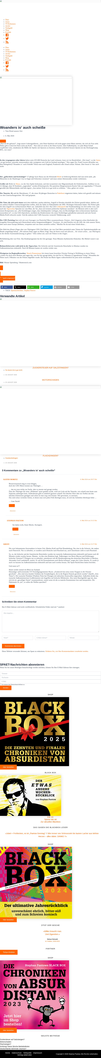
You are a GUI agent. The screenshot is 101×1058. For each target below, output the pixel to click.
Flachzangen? (50, 456)
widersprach (61, 207)
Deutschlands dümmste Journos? (13, 1049)
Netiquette (27, 1053)
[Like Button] (3, 141)
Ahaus (17, 184)
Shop (7, 30)
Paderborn (61, 193)
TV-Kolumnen (10, 24)
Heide (59, 177)
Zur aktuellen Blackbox (50, 822)
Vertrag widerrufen (24, 1055)
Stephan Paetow (15, 521)
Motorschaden (50, 380)
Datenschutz (17, 1053)
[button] (6, 287)
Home (7, 1053)
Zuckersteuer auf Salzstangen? (50, 368)
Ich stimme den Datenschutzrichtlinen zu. (13, 684)
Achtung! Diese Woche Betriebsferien (14, 1046)
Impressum (37, 1053)
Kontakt (8, 32)
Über (7, 20)
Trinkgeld (8, 28)
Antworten (12, 511)
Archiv (7, 26)
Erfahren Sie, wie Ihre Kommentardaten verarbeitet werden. (66, 651)
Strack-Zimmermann (34, 253)
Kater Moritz (10, 479)
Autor (7, 22)
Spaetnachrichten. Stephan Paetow (23, 290)
